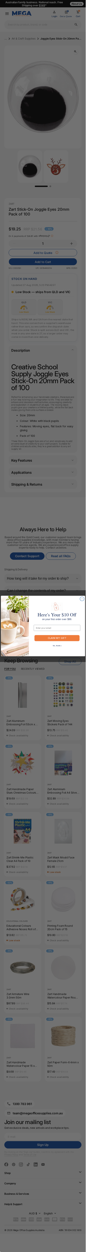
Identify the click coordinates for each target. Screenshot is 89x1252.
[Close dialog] (82, 599)
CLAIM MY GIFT (57, 638)
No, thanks (57, 646)
